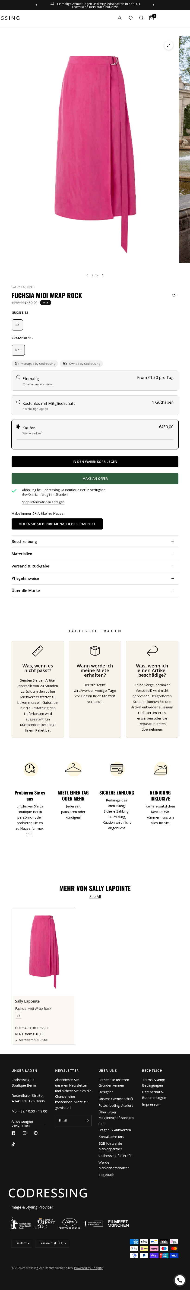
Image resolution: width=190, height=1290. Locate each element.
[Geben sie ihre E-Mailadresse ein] (87, 1120)
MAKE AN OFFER (120, 480)
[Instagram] (28, 1133)
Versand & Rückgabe (30, 566)
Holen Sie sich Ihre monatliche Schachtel (57, 524)
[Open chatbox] (179, 1280)
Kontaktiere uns (111, 1136)
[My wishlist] (130, 18)
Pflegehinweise (25, 578)
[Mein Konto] (111, 18)
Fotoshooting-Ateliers (115, 1105)
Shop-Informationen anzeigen (43, 502)
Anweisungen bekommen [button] (22, 1121)
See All (95, 896)
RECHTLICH (152, 1070)
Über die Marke (26, 590)
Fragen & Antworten (114, 1130)
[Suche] (141, 18)
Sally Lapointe (23, 287)
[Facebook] (17, 1133)
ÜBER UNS (107, 1070)
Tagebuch (106, 1174)
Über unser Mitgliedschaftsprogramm (116, 1117)
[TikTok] (17, 1144)
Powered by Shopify (88, 1268)
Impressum (151, 1104)
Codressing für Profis (115, 1155)
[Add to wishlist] (174, 295)
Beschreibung (24, 541)
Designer (105, 1092)
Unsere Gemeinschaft (115, 1098)
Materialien (22, 553)
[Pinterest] (39, 1133)
